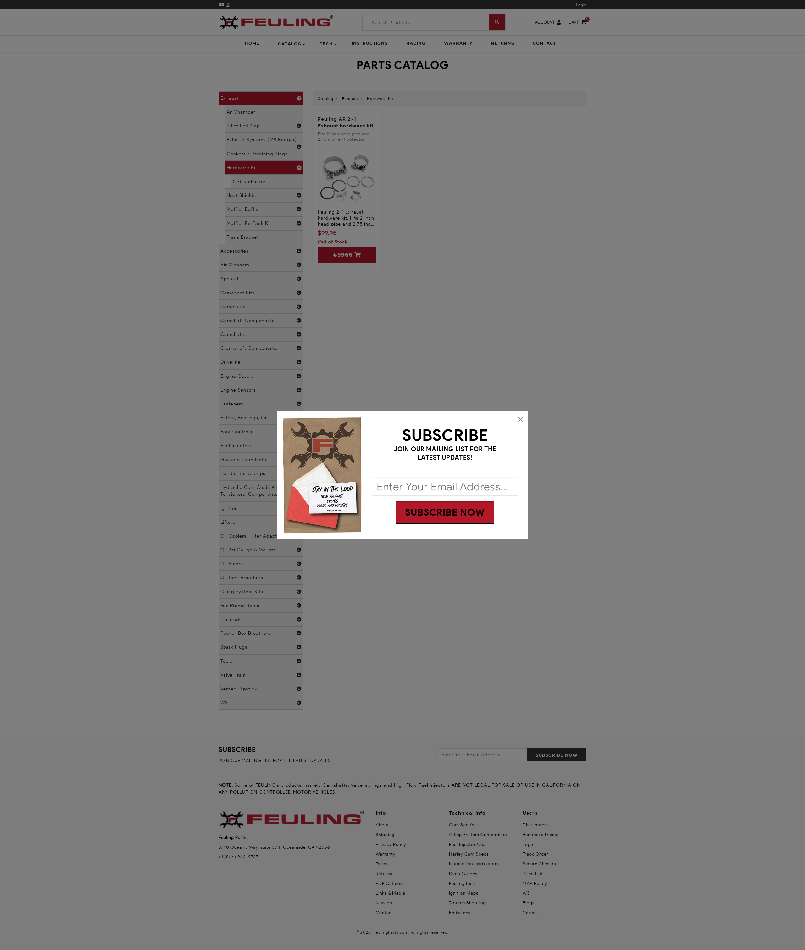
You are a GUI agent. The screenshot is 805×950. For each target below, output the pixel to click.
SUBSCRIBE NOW (445, 512)
